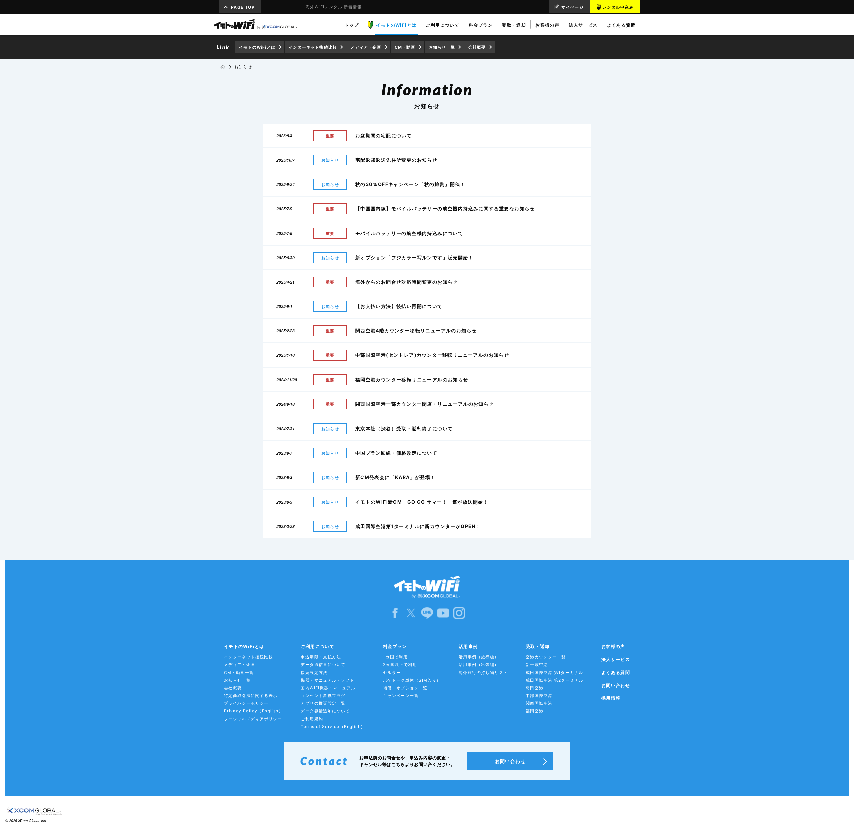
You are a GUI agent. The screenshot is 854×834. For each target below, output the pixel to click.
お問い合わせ (615, 685)
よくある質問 (615, 672)
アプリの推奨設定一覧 (323, 703)
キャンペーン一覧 (401, 695)
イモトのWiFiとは (257, 47)
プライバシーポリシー (246, 703)
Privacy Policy (253, 710)
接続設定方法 (314, 672)
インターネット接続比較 (313, 47)
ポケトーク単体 (412, 680)
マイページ (572, 7)
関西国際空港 (539, 703)
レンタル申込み (618, 7)
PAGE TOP (243, 7)
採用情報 (611, 698)
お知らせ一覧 (442, 47)
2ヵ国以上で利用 (400, 664)
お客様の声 (613, 646)
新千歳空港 (537, 664)
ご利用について (317, 646)
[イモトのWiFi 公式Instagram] (459, 612)
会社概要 (477, 47)
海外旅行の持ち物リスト (483, 672)
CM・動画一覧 (239, 672)
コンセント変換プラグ (323, 695)
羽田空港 (535, 687)
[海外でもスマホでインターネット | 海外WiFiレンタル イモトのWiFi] (255, 24)
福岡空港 (535, 710)
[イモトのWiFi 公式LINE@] (427, 612)
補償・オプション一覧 (405, 687)
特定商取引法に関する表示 (251, 695)
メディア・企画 (365, 47)
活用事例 (468, 646)
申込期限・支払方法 (321, 656)
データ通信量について (323, 664)
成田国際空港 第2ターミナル (555, 680)
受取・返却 (538, 646)
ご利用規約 (312, 718)
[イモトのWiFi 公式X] (411, 612)
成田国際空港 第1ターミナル (554, 672)
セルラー (392, 672)
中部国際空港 (539, 695)
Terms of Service (333, 726)
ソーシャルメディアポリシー (253, 718)
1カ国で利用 (395, 656)
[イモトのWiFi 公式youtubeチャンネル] (443, 612)
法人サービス (615, 659)
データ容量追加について (325, 710)
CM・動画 (405, 47)
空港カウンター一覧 (546, 656)
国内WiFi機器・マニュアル (328, 687)
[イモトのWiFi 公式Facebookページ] (395, 612)
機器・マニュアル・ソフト (327, 680)
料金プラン (395, 646)
